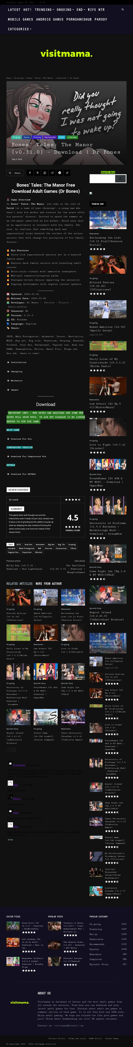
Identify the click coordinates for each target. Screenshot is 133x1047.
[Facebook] (30, 173)
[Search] (120, 179)
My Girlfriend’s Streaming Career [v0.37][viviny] (115, 856)
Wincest (38, 552)
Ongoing (64, 9)
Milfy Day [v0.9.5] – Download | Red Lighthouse (24, 567)
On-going (19, 78)
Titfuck (73, 548)
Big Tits (61, 544)
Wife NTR (96, 9)
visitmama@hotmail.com (69, 1025)
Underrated (72, 137)
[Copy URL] (67, 173)
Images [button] (14, 390)
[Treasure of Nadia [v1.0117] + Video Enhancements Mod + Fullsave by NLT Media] (54, 926)
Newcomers (66, 609)
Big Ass (51, 544)
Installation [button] (18, 362)
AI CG (42, 2)
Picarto (64, 302)
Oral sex (48, 548)
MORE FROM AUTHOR (49, 583)
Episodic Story (39, 683)
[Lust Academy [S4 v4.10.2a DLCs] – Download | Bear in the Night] (12, 942)
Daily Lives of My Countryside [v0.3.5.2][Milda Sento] (108, 363)
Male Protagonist (26, 548)
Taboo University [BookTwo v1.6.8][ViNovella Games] (72, 736)
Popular (27, 137)
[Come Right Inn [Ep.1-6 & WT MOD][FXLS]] (73, 671)
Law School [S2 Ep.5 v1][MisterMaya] (43, 652)
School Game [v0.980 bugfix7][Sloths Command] (44, 736)
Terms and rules (77, 1038)
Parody (101, 19)
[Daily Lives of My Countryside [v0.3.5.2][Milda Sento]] (18, 633)
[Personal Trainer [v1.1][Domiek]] (54, 961)
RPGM (61, 137)
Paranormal (61, 548)
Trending (43, 9)
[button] (123, 9)
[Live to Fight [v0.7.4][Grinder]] (73, 633)
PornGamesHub (79, 19)
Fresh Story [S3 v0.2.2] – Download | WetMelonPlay (32, 926)
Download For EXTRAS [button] (23, 474)
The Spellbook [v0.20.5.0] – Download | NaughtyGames (67, 569)
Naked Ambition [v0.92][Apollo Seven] (43, 616)
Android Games (50, 19)
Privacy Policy (56, 1038)
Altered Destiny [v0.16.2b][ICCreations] (16, 616)
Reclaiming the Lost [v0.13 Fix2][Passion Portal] (72, 616)
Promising (37, 137)
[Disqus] (45, 799)
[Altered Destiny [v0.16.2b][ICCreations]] (18, 597)
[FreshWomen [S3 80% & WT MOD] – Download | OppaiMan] (46, 671)
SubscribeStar (17, 307)
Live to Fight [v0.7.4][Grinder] (113, 727)
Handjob (11, 548)
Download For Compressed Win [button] (28, 456)
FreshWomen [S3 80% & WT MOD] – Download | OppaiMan (106, 482)
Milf (39, 548)
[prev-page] (8, 750)
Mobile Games (20, 19)
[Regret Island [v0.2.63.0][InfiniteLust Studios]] (18, 717)
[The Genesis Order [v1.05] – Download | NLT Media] (54, 945)
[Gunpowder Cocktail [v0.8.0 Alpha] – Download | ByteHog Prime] (12, 961)
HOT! (28, 9)
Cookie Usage (112, 1038)
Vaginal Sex (13, 552)
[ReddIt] (52, 173)
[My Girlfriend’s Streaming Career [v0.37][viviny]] (96, 856)
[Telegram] (59, 173)
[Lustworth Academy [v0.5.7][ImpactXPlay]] (96, 891)
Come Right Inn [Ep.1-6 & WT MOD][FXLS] (72, 690)
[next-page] (14, 750)
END (80, 9)
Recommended (49, 137)
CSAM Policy (95, 1038)
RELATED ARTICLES (19, 583)
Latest (14, 9)
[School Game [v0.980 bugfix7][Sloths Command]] (46, 717)
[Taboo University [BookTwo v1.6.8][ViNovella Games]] (73, 717)
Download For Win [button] (21, 439)
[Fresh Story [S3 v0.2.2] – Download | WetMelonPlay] (12, 926)
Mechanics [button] (17, 380)
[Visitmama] (66, 54)
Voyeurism (27, 552)
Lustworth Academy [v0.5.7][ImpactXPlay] (115, 891)
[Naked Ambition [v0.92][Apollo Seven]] (46, 597)
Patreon (49, 302)
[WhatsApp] (45, 173)
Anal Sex (28, 544)
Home (8, 78)
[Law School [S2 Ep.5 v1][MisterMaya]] (46, 633)
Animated (40, 544)
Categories (18, 29)
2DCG (18, 544)
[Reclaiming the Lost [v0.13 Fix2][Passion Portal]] (73, 597)
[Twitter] (37, 173)
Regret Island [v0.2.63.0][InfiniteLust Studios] (107, 616)
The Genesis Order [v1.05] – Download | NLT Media (74, 945)
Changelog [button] (16, 371)
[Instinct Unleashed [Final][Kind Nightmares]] (96, 872)
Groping (72, 544)
